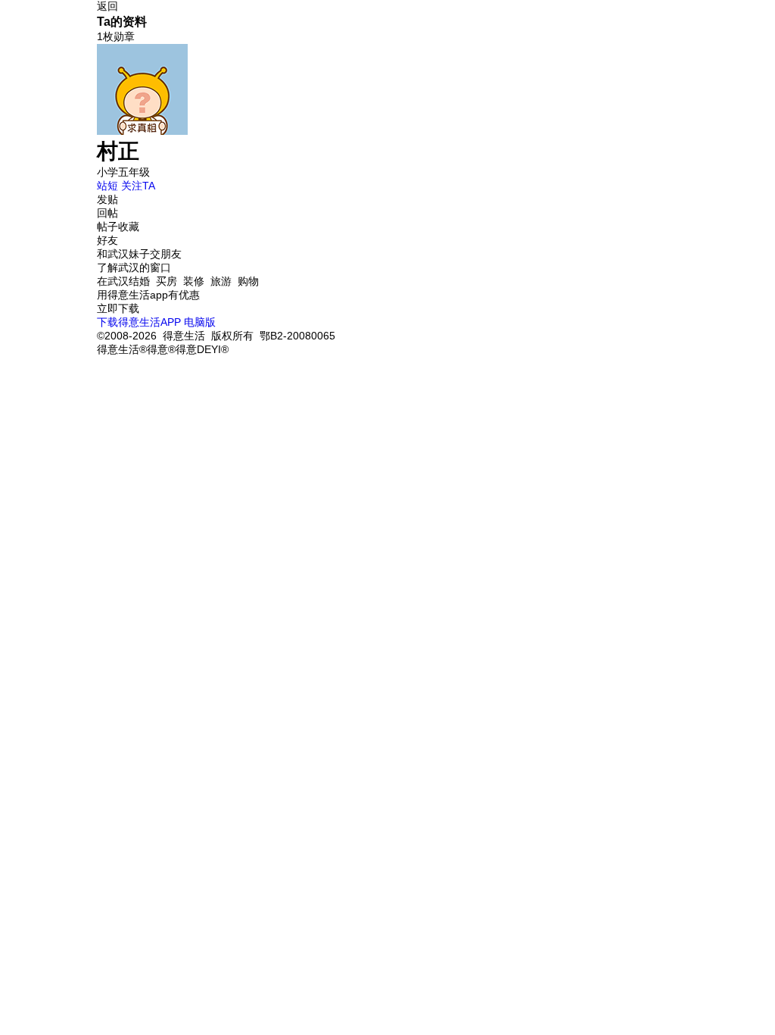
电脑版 (200, 322)
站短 (107, 186)
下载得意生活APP (139, 322)
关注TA (138, 186)
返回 (107, 6)
